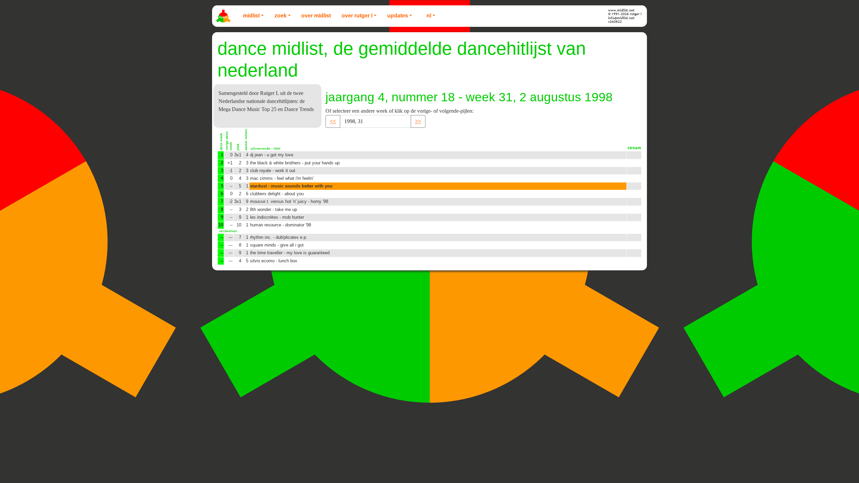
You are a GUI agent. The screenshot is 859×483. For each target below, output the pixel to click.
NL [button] (428, 15)
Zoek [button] (280, 15)
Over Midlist (316, 15)
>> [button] (418, 121)
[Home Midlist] (224, 16)
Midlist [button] (251, 15)
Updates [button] (397, 15)
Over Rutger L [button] (357, 15)
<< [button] (333, 121)
